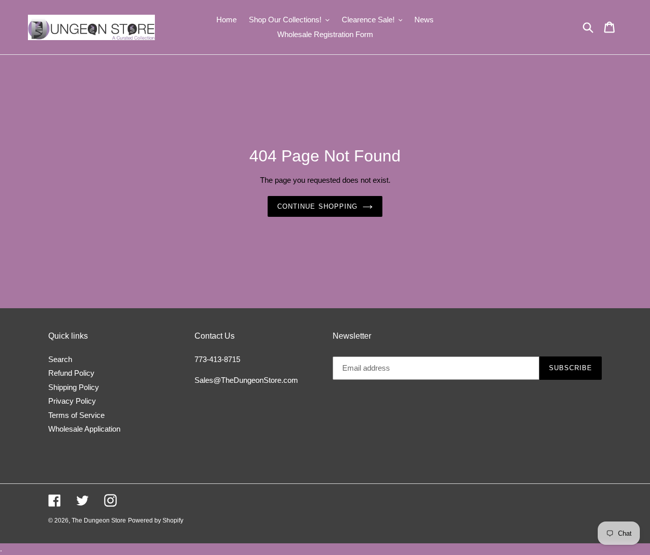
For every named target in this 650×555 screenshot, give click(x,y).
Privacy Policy (72, 401)
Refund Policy (71, 373)
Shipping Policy (73, 387)
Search (60, 359)
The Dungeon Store (99, 520)
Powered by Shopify (155, 520)
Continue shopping (317, 206)
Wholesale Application (84, 429)
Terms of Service (76, 415)
